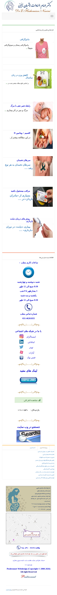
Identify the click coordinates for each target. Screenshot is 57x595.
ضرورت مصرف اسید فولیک (46, 457)
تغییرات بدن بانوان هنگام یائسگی (45, 466)
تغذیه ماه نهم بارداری (48, 454)
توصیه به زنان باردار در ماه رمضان (45, 471)
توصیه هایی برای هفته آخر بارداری (45, 477)
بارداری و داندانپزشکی (48, 463)
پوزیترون (8, 589)
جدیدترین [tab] (32, 447)
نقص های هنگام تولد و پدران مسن (44, 460)
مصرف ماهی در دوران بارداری (46, 451)
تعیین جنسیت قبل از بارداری (46, 474)
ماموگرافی (25, 39)
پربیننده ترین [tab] (43, 447)
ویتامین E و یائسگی (48, 469)
